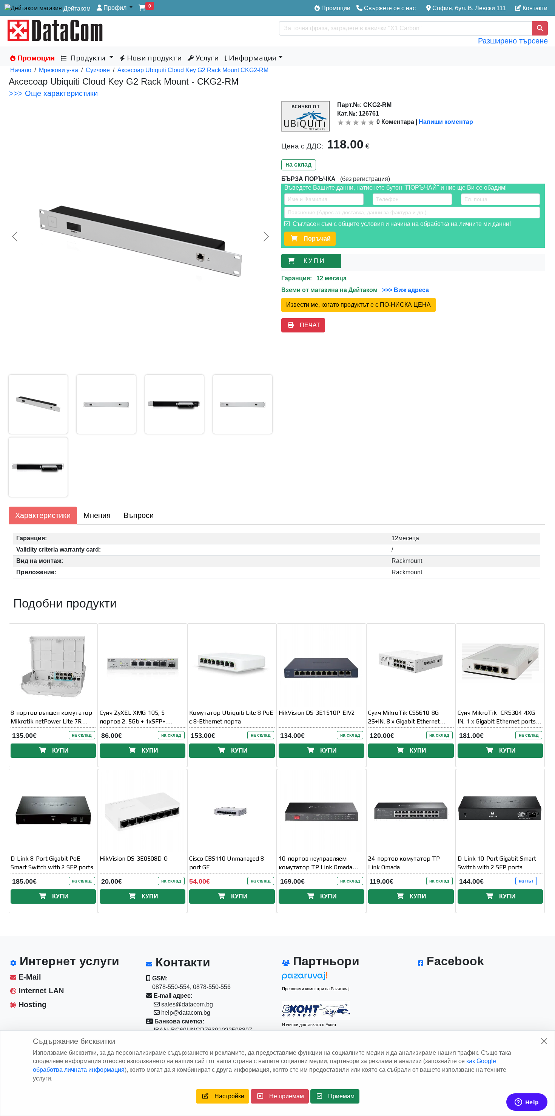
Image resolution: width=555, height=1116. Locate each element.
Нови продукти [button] (153, 57)
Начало (20, 70)
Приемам (338, 1096)
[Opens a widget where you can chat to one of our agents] (526, 1102)
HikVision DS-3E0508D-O (134, 858)
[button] (115, 8)
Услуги (206, 57)
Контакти (534, 8)
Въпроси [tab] (138, 515)
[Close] (544, 1041)
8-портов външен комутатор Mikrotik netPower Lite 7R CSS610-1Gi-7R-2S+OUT (51, 721)
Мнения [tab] (97, 515)
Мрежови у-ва (58, 70)
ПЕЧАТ (307, 325)
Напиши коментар (446, 122)
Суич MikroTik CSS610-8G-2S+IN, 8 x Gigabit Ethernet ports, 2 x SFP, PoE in (404, 721)
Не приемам (283, 1096)
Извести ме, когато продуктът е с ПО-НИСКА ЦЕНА (358, 304)
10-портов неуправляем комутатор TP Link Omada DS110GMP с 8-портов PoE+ (318, 867)
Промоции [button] (35, 57)
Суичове (98, 70)
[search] (540, 28)
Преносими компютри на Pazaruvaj (315, 988)
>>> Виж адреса (405, 290)
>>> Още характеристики (53, 93)
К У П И (315, 261)
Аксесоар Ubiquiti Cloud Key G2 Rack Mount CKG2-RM (192, 70)
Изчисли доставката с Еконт (309, 1024)
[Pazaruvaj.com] (316, 978)
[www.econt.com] (316, 1010)
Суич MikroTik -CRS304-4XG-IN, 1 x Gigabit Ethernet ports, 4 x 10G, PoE (500, 721)
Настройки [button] (226, 1096)
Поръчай (314, 238)
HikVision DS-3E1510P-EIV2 (317, 712)
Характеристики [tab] (43, 515)
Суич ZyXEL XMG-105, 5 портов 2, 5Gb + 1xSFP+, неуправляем (133, 721)
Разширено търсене (513, 41)
